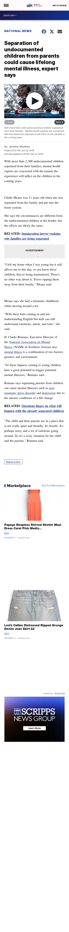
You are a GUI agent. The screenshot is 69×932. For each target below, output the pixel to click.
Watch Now (59, 5)
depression (49, 393)
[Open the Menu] (6, 5)
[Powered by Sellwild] (59, 693)
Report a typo (13, 462)
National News (18, 31)
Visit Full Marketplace (53, 485)
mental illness (13, 352)
